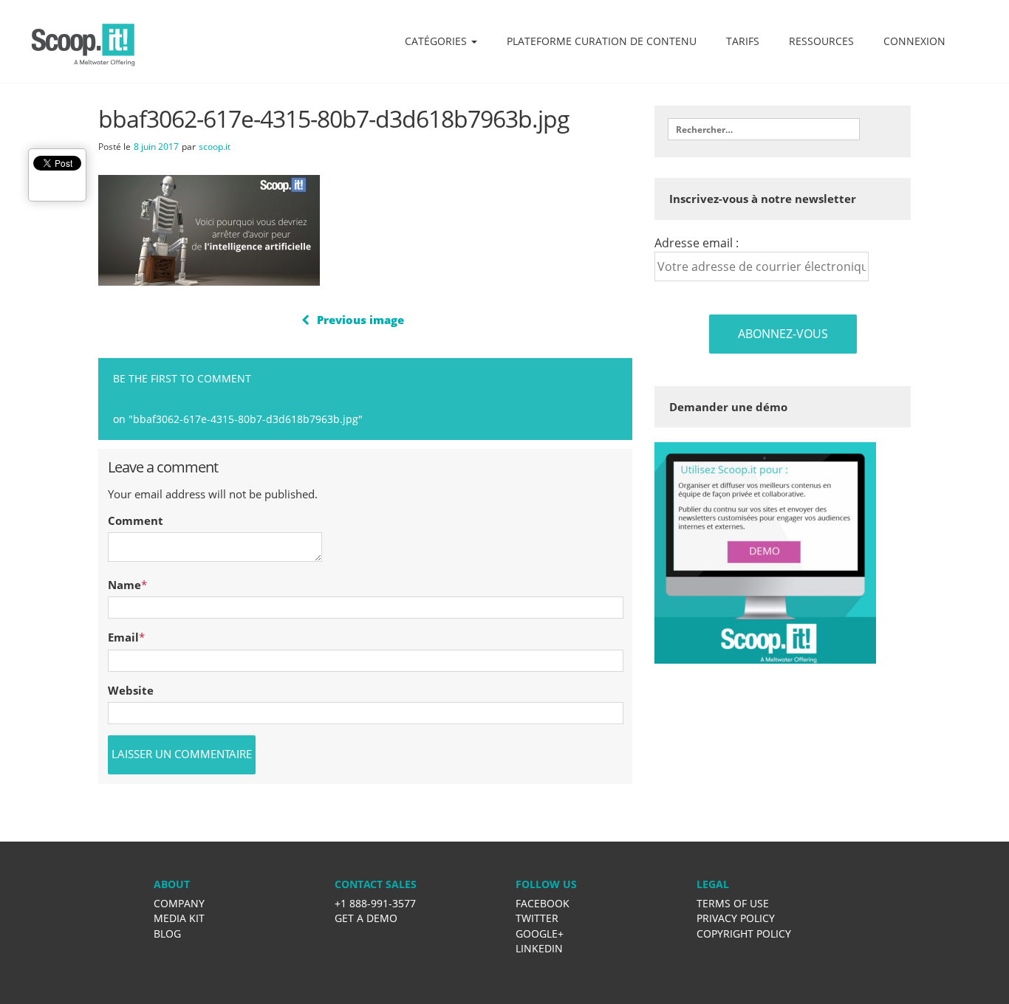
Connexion (914, 41)
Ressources (821, 41)
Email (123, 637)
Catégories (437, 41)
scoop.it (214, 146)
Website (131, 690)
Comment (135, 520)
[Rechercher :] (764, 129)
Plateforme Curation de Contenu (602, 41)
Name (124, 584)
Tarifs (742, 41)
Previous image (360, 319)
